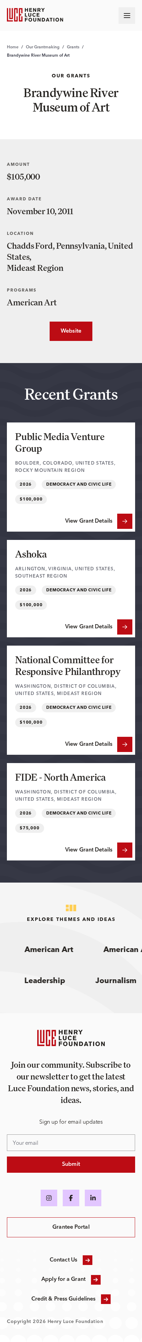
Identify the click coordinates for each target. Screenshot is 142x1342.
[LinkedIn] (93, 1198)
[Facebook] (71, 1198)
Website (65, 331)
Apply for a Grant (63, 1279)
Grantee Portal (70, 1227)
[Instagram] (49, 1198)
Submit (71, 1164)
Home (13, 47)
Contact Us (63, 1260)
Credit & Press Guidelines (63, 1299)
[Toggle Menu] (127, 15)
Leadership (49, 981)
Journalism (120, 981)
